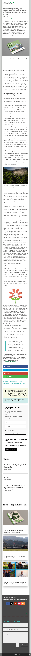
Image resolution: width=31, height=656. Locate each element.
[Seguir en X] (11, 603)
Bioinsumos (6, 381)
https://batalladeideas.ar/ (9, 361)
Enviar (24, 645)
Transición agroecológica (20, 383)
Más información (10, 449)
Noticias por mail (10, 430)
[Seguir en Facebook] (8, 603)
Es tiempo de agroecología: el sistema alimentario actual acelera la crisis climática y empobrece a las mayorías (14, 487)
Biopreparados (13, 381)
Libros (11, 383)
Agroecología (9, 18)
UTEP (4, 385)
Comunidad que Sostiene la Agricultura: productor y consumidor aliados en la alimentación (15, 466)
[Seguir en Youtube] (15, 603)
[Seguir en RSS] (23, 603)
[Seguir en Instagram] (19, 603)
